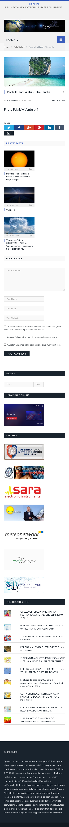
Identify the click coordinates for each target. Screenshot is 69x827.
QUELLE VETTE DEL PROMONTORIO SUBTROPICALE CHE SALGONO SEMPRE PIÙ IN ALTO (41, 615)
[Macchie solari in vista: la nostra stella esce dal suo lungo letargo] (19, 160)
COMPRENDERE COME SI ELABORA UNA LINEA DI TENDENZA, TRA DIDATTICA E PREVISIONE (39, 696)
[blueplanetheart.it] (34, 25)
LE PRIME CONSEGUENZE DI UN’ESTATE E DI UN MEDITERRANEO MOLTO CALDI (35, 7)
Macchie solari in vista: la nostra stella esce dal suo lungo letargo (18, 176)
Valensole (10, 210)
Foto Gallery (58, 101)
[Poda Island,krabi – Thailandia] (34, 72)
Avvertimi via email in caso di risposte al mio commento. (33, 337)
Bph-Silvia (11, 101)
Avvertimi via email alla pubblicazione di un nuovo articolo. (34, 345)
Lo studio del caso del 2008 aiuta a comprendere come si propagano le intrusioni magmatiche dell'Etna (41, 683)
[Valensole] (19, 196)
